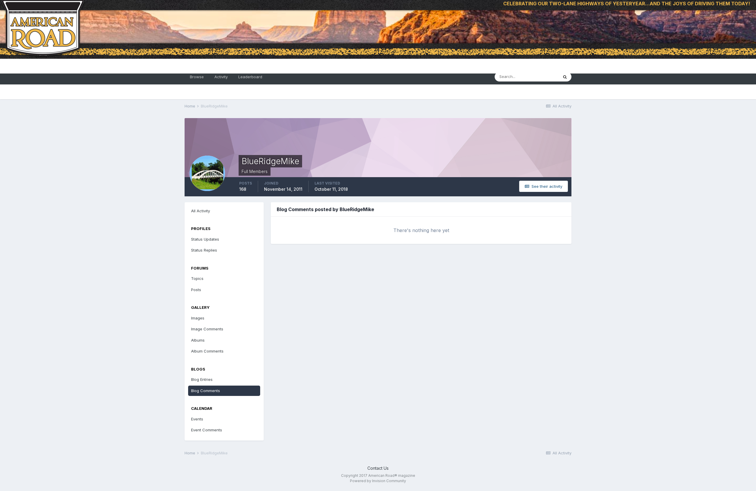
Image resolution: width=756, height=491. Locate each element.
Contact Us (378, 468)
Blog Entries (202, 379)
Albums (198, 340)
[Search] (564, 76)
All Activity (200, 210)
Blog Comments (205, 390)
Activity (221, 76)
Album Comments (207, 351)
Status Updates (205, 239)
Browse (197, 76)
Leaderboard (250, 76)
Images (197, 318)
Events (197, 419)
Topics (197, 278)
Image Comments (207, 329)
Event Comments (206, 430)
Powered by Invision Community (378, 481)
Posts (196, 289)
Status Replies (204, 250)
